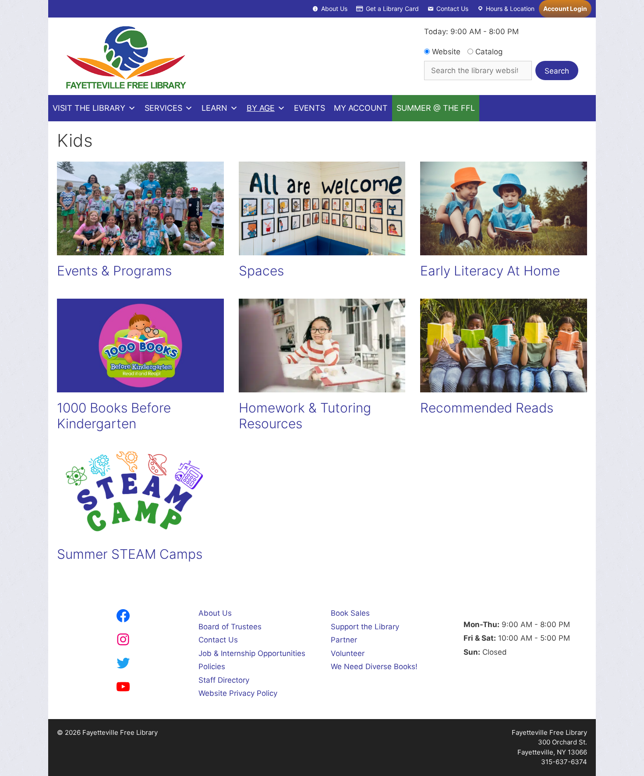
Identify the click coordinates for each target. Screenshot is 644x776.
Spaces (261, 271)
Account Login (565, 8)
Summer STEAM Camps (129, 554)
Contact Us (452, 8)
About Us (334, 8)
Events (309, 108)
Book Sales (350, 613)
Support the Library (365, 626)
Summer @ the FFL (435, 108)
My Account (361, 108)
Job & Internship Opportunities (251, 653)
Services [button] (163, 108)
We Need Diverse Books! (374, 666)
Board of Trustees (230, 626)
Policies (211, 666)
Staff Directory (223, 680)
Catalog (487, 51)
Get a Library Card (392, 8)
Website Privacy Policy (237, 693)
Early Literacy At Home (490, 271)
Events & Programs (114, 271)
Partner (344, 639)
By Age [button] (261, 108)
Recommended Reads (486, 408)
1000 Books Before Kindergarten (114, 415)
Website (445, 51)
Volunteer (347, 653)
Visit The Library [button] (89, 108)
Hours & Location (510, 8)
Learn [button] (214, 108)
